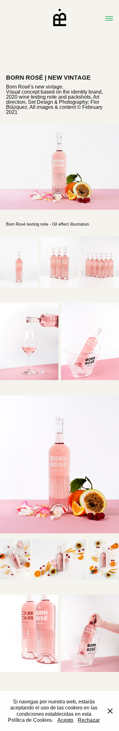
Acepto (65, 720)
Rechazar (89, 720)
